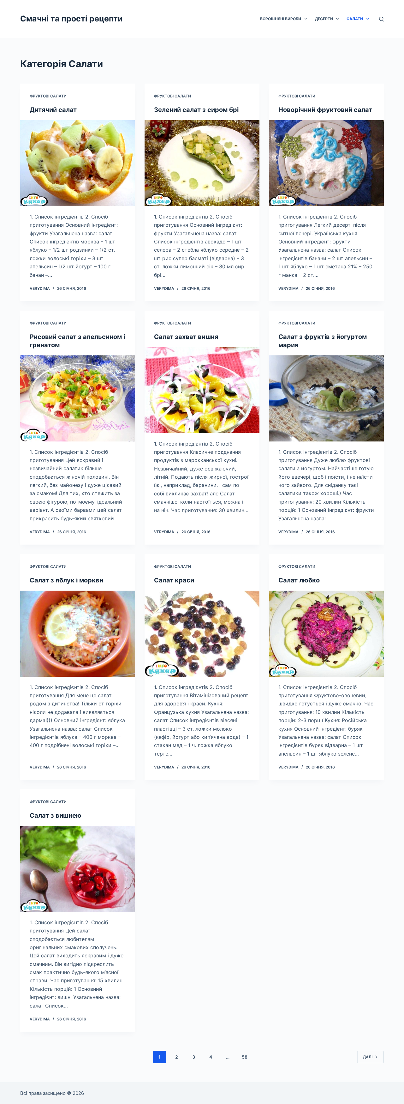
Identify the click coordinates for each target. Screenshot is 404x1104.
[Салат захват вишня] (202, 390)
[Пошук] (381, 19)
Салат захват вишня (186, 337)
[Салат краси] (202, 634)
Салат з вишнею (55, 815)
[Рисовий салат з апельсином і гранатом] (77, 398)
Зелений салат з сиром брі (196, 110)
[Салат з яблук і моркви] (77, 634)
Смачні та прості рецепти (71, 18)
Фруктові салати (48, 96)
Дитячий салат (53, 110)
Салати (355, 18)
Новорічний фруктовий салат (325, 110)
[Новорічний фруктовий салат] (326, 163)
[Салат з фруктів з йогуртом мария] (326, 398)
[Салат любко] (326, 634)
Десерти (324, 18)
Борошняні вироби (280, 18)
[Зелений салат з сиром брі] (202, 163)
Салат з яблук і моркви (66, 580)
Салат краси (174, 580)
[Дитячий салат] (77, 163)
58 (244, 1057)
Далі (367, 1056)
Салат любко (299, 580)
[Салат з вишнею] (77, 869)
